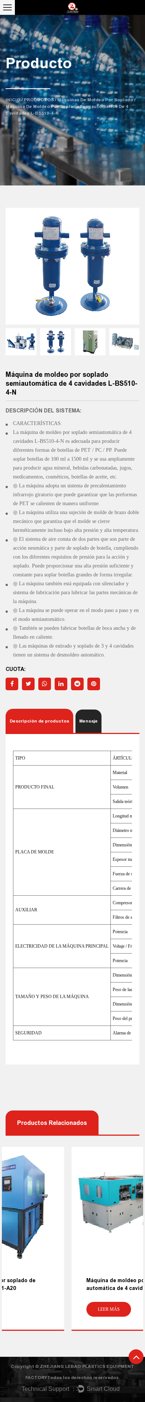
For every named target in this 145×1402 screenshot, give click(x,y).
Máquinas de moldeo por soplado (95, 99)
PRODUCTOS (39, 99)
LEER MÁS (43, 1309)
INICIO (13, 99)
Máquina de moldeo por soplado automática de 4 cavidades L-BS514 (66, 1284)
